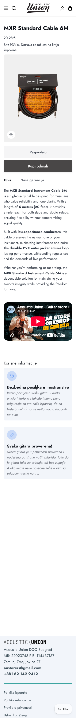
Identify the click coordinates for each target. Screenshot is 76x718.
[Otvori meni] (4, 8)
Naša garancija (32, 180)
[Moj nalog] (61, 8)
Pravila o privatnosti (18, 707)
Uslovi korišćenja (15, 715)
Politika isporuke (15, 692)
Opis (7, 180)
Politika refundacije (17, 700)
